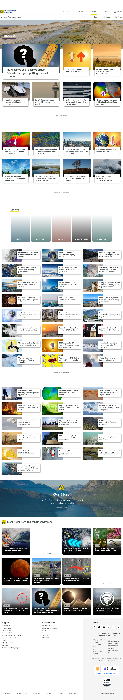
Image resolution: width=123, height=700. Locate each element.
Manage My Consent (9, 638)
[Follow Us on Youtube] (104, 627)
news (5, 17)
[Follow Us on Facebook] (94, 627)
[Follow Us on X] (118, 627)
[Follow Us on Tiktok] (108, 627)
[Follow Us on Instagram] (99, 627)
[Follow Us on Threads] (113, 627)
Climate (12, 17)
